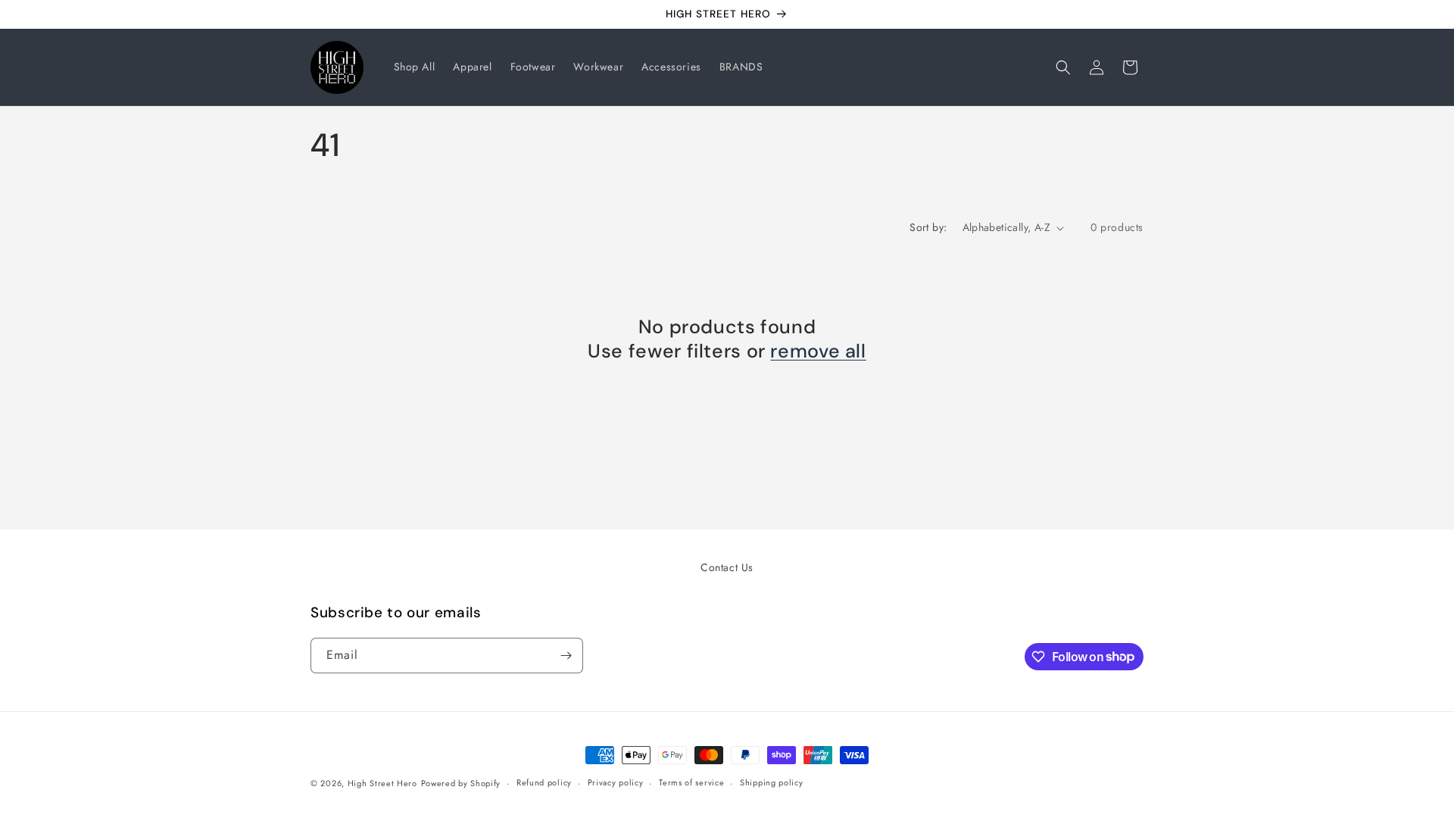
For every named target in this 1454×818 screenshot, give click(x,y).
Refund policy (544, 782)
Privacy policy (616, 782)
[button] (1063, 67)
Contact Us (727, 567)
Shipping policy (771, 782)
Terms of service (691, 782)
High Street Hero (382, 783)
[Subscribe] (565, 655)
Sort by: (928, 227)
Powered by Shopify (461, 783)
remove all (818, 351)
